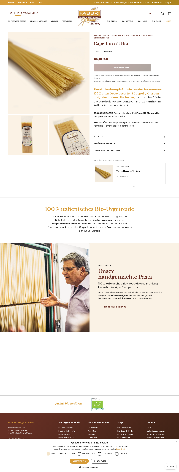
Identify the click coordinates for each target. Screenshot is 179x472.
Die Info (151, 422)
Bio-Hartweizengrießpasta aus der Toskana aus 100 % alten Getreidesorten (123, 36)
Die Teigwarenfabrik (69, 422)
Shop (120, 422)
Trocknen (91, 434)
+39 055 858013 (17, 438)
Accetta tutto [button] (79, 461)
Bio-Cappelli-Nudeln (125, 431)
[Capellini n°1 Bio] (104, 173)
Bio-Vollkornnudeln (125, 434)
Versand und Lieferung (156, 434)
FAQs (149, 428)
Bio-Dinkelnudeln (124, 437)
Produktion (92, 431)
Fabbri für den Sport (66, 437)
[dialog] (89, 455)
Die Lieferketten (64, 434)
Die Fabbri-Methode (98, 422)
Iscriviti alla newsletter (155, 437)
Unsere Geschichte (65, 428)
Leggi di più (120, 449)
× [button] (176, 442)
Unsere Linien (93, 437)
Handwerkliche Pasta (66, 431)
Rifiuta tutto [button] (100, 461)
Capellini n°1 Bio (128, 171)
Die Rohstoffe (93, 428)
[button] (162, 13)
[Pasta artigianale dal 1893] (89, 16)
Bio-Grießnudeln (124, 428)
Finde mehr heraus (115, 307)
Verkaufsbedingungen (156, 431)
